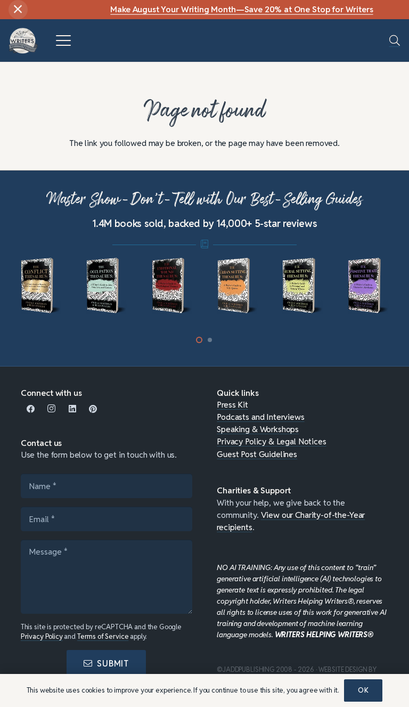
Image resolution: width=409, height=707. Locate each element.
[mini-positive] (368, 286)
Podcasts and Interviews (260, 416)
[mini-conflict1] (41, 286)
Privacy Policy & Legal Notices (271, 441)
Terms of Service (103, 636)
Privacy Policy (42, 636)
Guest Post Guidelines (257, 454)
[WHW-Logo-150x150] (23, 40)
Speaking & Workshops (258, 429)
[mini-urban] (237, 286)
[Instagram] (52, 409)
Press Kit (232, 404)
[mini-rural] (302, 286)
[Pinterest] (93, 409)
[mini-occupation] (106, 286)
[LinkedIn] (72, 409)
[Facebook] (31, 409)
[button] (63, 40)
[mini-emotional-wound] (172, 286)
